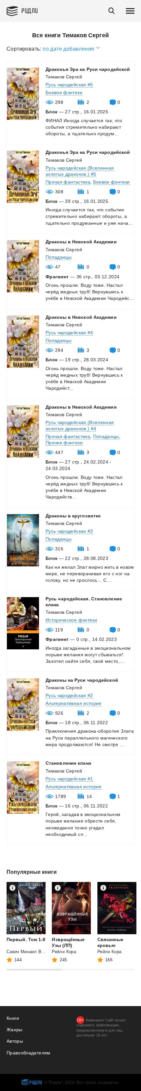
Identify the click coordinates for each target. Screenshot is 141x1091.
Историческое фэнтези (71, 620)
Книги (13, 1018)
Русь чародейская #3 (69, 531)
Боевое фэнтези (64, 92)
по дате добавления (69, 49)
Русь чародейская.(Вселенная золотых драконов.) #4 (80, 425)
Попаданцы (58, 257)
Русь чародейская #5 (69, 84)
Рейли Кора (64, 951)
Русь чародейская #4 (69, 332)
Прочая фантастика (68, 182)
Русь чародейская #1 (69, 778)
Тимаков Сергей (64, 76)
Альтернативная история (74, 703)
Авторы (15, 1041)
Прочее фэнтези (64, 442)
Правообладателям (28, 1052)
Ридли (29, 10)
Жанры (15, 1029)
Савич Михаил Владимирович (38, 951)
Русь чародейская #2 (69, 695)
